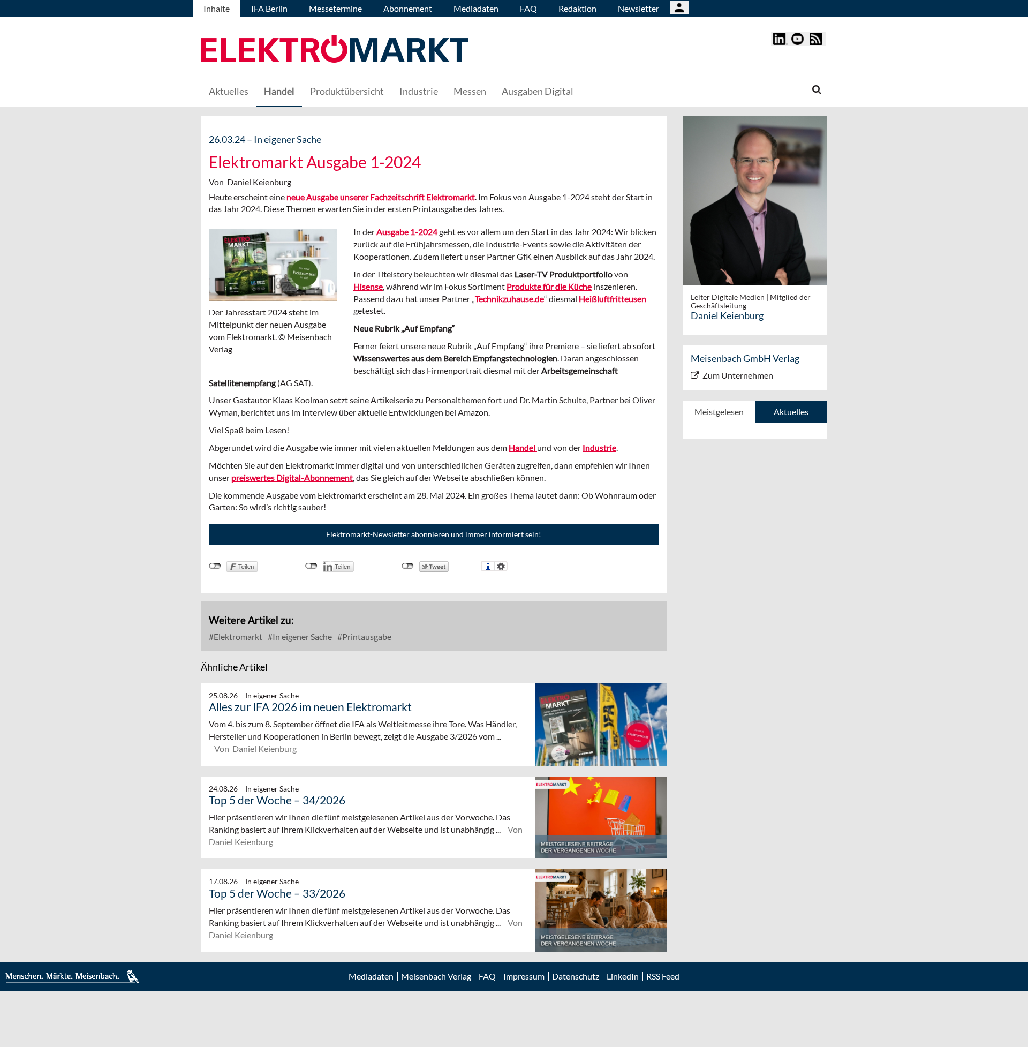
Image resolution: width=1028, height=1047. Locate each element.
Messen (469, 91)
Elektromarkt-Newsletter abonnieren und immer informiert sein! (433, 534)
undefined (311, 566)
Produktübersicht (347, 91)
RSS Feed (662, 976)
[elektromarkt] (334, 50)
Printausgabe (366, 636)
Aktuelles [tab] (791, 411)
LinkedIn (623, 976)
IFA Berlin (269, 8)
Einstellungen (501, 566)
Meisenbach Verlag (436, 976)
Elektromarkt (237, 636)
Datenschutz (575, 976)
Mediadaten (475, 8)
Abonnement (407, 8)
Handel (279, 91)
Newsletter (638, 8)
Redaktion (577, 8)
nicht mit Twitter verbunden (408, 566)
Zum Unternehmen (737, 375)
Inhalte (216, 8)
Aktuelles (228, 91)
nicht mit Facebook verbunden (215, 566)
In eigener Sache (301, 636)
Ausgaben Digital (537, 91)
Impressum (524, 976)
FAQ (528, 8)
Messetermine (335, 8)
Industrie (418, 91)
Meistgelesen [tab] (719, 411)
